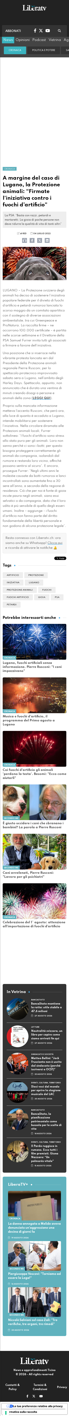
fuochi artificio (18, 597)
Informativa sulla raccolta (20, 1411)
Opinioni (23, 40)
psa (57, 597)
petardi (12, 605)
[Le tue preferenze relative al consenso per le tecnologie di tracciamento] (6, 1413)
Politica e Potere (43, 50)
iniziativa (13, 583)
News (8, 40)
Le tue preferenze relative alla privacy (38, 1406)
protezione (36, 575)
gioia (41, 597)
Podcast (39, 40)
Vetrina (55, 40)
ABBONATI (13, 31)
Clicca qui (55, 543)
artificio (13, 575)
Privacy (62, 1387)
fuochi (47, 590)
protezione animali (20, 590)
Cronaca (15, 50)
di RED (23, 234)
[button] (27, 1396)
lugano (34, 583)
